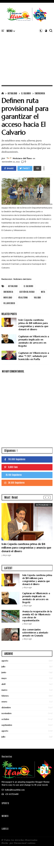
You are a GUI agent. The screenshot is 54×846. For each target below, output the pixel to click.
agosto (5, 660)
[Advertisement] (27, 56)
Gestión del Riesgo (27, 291)
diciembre (6, 707)
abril (3, 684)
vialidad (37, 297)
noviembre (7, 713)
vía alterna (23, 297)
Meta (43, 291)
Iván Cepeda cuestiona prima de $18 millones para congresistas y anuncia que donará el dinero (26, 547)
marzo (4, 690)
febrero (5, 695)
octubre (5, 719)
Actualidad (12, 93)
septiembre (7, 725)
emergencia (40, 93)
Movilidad (7, 297)
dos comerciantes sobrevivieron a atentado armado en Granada (35, 632)
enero (4, 701)
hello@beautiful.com (14, 789)
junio (4, 672)
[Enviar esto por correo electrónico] (37, 168)
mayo (4, 678)
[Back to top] (47, 839)
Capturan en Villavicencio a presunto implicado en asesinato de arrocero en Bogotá (36, 598)
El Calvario (26, 93)
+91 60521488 (11, 794)
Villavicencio (9, 303)
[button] (11, 31)
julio (3, 666)
